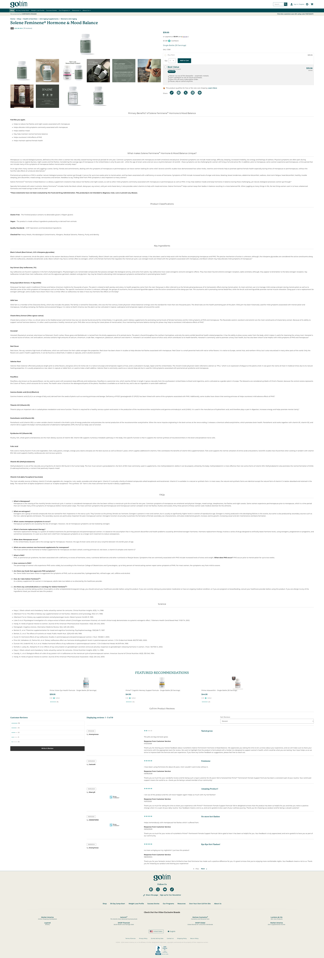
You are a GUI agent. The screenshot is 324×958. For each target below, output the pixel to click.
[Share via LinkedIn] (193, 92)
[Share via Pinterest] (200, 92)
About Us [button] (86, 10)
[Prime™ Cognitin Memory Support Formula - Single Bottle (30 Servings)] (162, 683)
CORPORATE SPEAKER (29, 14)
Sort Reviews (225, 717)
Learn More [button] (212, 88)
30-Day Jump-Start (22, 10)
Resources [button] (75, 10)
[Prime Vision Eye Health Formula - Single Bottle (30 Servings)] (86, 683)
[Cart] (312, 4)
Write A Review (47, 748)
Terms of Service (130, 938)
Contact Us (170, 938)
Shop (12, 10)
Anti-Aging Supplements (49, 19)
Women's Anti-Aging (69, 19)
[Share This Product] (172, 92)
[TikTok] (172, 889)
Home (12, 19)
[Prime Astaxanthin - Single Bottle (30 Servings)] (238, 683)
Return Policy (194, 938)
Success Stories (51, 10)
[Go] (285, 4)
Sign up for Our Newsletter (170, 895)
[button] (238, 37)
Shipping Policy (182, 938)
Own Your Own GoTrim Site (200, 904)
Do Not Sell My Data (157, 938)
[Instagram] (158, 889)
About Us (217, 904)
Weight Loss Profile (136, 904)
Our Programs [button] (64, 10)
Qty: (166, 61)
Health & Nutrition (30, 19)
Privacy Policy (143, 938)
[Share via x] (186, 92)
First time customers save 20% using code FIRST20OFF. (295, 14)
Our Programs (168, 904)
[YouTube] (165, 889)
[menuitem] (196, 869)
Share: (165, 93)
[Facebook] (151, 889)
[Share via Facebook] (179, 92)
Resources (182, 904)
